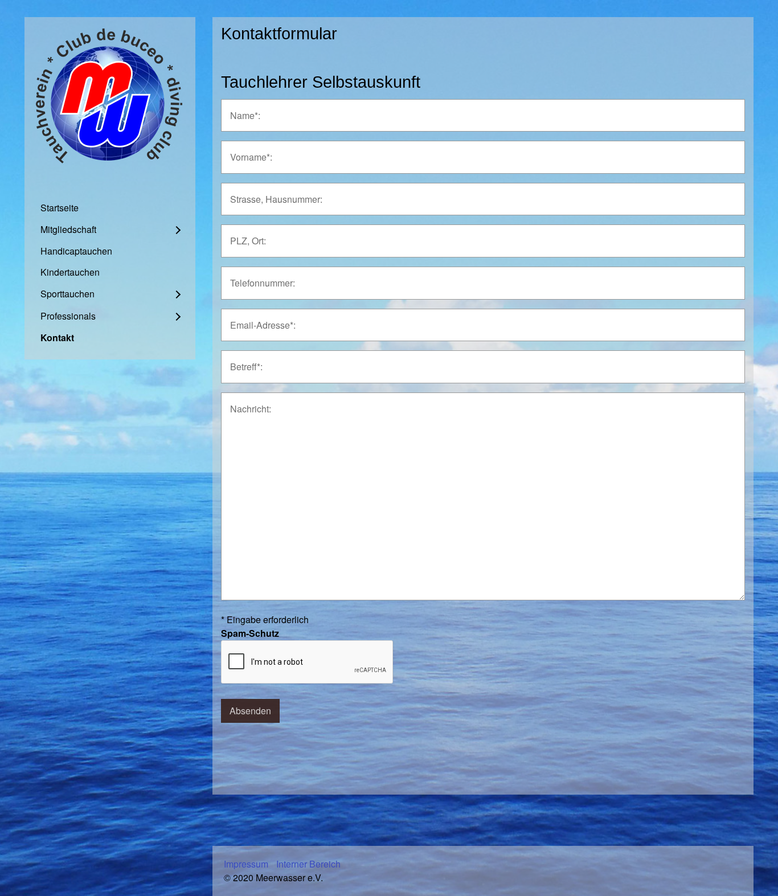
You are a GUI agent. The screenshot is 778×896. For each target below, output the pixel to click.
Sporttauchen (67, 293)
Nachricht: (247, 402)
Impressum (246, 863)
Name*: (242, 109)
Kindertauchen (70, 272)
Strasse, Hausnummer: (269, 193)
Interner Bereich (308, 863)
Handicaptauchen (76, 250)
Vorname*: (247, 150)
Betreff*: (243, 360)
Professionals (68, 315)
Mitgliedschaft (68, 229)
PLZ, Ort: (245, 234)
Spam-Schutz (250, 633)
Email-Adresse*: (257, 318)
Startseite (59, 207)
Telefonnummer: (258, 276)
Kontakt (57, 337)
